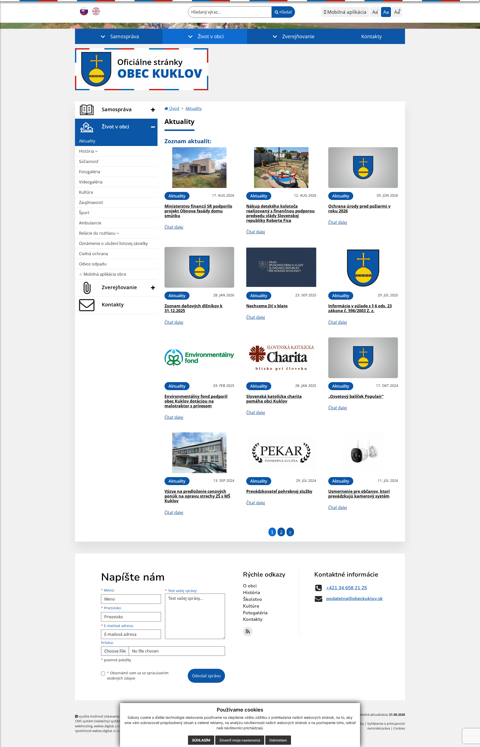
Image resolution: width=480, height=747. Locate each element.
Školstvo (252, 599)
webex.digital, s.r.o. (108, 726)
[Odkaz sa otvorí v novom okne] (247, 631)
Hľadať (285, 12)
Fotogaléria (89, 171)
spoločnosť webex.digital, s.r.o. (97, 731)
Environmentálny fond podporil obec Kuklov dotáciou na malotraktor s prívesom (196, 401)
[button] (118, 36)
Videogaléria (90, 182)
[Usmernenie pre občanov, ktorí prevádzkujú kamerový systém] (363, 452)
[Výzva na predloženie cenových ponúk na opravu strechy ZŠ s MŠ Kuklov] (199, 452)
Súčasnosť (88, 161)
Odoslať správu (206, 676)
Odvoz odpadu (92, 264)
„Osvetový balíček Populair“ (356, 396)
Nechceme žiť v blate (267, 306)
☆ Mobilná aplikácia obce (102, 274)
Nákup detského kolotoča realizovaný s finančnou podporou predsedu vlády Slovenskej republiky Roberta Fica (280, 213)
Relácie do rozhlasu (97, 233)
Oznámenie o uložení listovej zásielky (113, 243)
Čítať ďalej (173, 227)
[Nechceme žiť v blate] (281, 267)
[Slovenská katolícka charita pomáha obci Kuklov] (281, 357)
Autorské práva (378, 728)
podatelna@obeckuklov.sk (354, 599)
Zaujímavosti (91, 202)
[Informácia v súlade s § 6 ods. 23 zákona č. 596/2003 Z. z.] (363, 267)
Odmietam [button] (278, 740)
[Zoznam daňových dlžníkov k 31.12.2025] (199, 267)
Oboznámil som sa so (137, 676)
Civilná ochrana (93, 253)
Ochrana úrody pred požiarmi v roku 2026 (359, 208)
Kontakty (371, 36)
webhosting (83, 726)
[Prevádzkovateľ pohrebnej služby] (281, 452)
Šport (84, 212)
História (87, 151)
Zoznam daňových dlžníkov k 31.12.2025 (193, 308)
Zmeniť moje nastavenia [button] (239, 740)
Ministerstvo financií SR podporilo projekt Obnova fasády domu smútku (198, 210)
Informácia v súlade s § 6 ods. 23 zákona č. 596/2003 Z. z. (360, 308)
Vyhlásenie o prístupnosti (386, 723)
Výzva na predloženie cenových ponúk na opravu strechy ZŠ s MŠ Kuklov (197, 496)
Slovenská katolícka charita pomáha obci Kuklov (274, 399)
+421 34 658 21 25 (346, 588)
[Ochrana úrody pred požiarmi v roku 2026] (363, 167)
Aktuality (87, 141)
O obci (250, 586)
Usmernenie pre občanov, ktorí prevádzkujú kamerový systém (359, 494)
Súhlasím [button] (201, 740)
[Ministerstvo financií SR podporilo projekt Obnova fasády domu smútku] (199, 167)
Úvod (173, 108)
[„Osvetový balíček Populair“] (363, 357)
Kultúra (86, 192)
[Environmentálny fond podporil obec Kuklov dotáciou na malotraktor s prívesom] (199, 357)
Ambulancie (90, 223)
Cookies (399, 728)
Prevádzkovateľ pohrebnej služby (279, 491)
